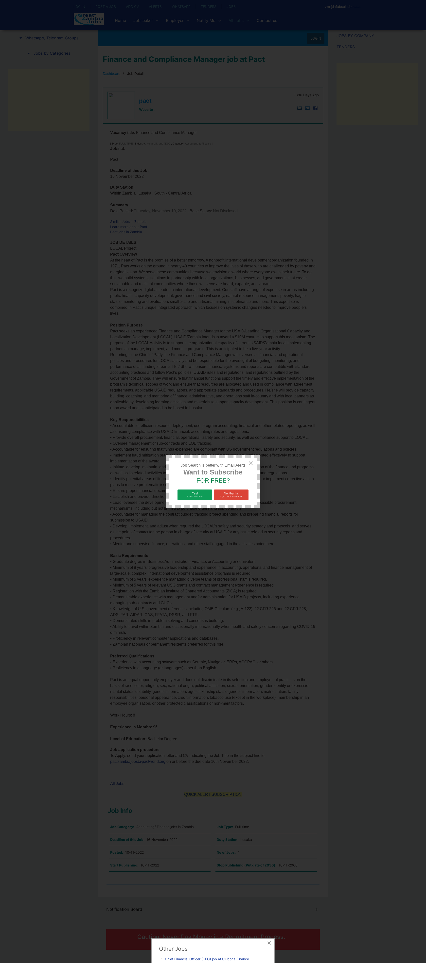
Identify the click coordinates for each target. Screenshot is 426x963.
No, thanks (231, 494)
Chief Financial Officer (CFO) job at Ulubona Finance (207, 959)
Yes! (195, 494)
